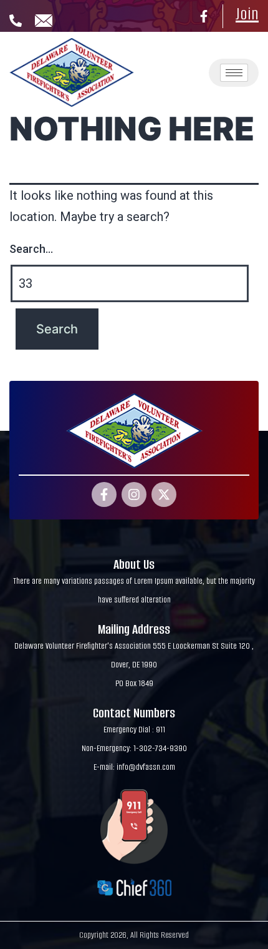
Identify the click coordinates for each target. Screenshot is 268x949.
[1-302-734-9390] (15, 20)
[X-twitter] (163, 494)
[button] (180, 53)
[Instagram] (134, 494)
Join (247, 13)
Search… (31, 248)
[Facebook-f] (204, 16)
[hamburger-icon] (234, 73)
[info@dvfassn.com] (43, 20)
